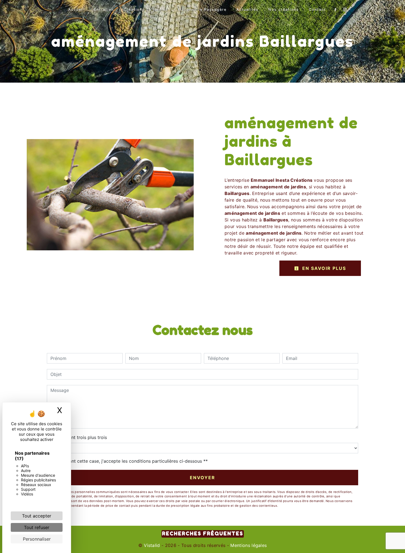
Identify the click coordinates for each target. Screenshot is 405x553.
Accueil (76, 9)
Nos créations (283, 9)
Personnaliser (37, 539)
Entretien (104, 9)
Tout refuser (36, 527)
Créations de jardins (146, 9)
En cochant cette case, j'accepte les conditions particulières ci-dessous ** (130, 461)
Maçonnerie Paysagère (202, 9)
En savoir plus (323, 268)
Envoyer (202, 477)
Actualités (247, 9)
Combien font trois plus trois (77, 437)
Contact (317, 9)
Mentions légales (248, 545)
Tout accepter (36, 516)
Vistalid (152, 545)
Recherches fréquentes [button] (202, 533)
